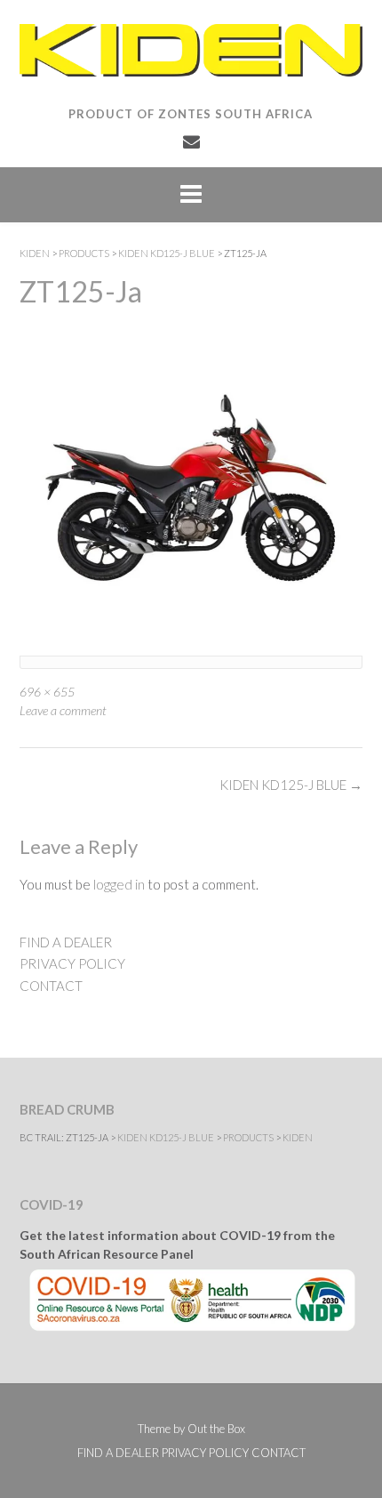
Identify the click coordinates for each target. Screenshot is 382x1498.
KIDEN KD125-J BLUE (290, 785)
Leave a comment (63, 710)
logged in (119, 884)
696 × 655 (47, 691)
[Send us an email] (191, 141)
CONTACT (51, 986)
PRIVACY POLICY (72, 963)
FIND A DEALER (66, 942)
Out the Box (216, 1428)
